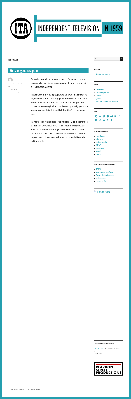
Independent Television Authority (15, 84)
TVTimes (98, 95)
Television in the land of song (104, 172)
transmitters (10, 94)
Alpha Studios (100, 148)
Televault (98, 151)
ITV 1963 (98, 169)
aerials (9, 92)
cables (16, 92)
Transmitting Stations (12, 89)
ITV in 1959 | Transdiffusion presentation (16, 389)
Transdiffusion (100, 136)
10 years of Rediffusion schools (105, 175)
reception (21, 92)
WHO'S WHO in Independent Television (107, 101)
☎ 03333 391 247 (99, 348)
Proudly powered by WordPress (33, 389)
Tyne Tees (98, 98)
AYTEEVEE (98, 145)
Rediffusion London (101, 142)
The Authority (100, 89)
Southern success (101, 178)
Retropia (98, 154)
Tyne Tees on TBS (101, 181)
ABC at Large (99, 139)
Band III (13, 92)
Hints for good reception (23, 70)
